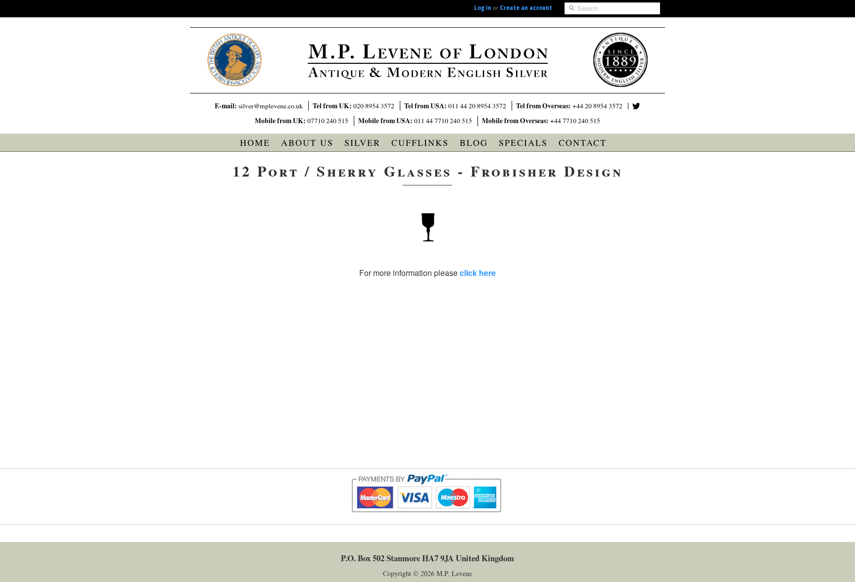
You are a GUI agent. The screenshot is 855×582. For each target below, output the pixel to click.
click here (478, 272)
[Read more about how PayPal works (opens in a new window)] (427, 521)
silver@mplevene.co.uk (270, 105)
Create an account (526, 7)
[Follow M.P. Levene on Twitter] (636, 106)
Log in (482, 7)
